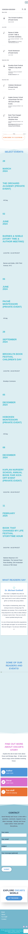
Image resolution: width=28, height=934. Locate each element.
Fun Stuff (4, 917)
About (3, 914)
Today (14, 133)
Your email (5, 839)
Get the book (13, 898)
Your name (5, 832)
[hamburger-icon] (26, 2)
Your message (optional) (9, 853)
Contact (3, 919)
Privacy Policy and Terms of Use (14, 932)
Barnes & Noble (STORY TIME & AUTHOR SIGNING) (14, 35)
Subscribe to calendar (12, 137)
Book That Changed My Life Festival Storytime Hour (14, 117)
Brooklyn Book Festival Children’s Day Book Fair (15, 68)
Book (3, 912)
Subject (4, 846)
